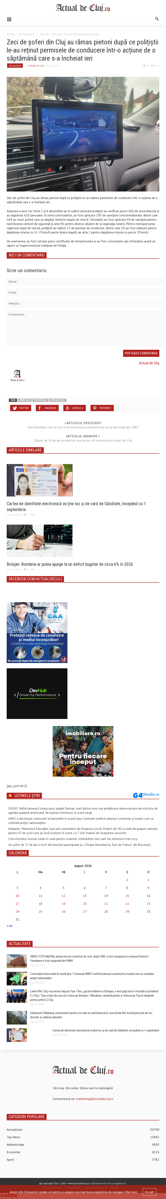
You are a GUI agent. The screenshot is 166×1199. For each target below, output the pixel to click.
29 (127, 911)
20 (85, 904)
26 (63, 911)
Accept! (149, 1192)
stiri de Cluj (40, 400)
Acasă (11, 34)
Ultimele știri (27, 795)
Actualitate (26, 34)
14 (106, 896)
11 (40, 896)
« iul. (10, 926)
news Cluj (24, 400)
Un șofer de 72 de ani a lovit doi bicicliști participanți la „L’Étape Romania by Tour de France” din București (79, 845)
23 (148, 904)
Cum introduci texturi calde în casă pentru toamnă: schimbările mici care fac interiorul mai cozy (72, 839)
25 (40, 911)
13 (85, 896)
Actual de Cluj (36, 65)
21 (106, 904)
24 (17, 911)
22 (127, 904)
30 (148, 911)
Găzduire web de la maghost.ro (109, 1183)
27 (85, 911)
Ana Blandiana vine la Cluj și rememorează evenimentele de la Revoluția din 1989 (83, 427)
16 (148, 896)
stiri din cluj (58, 400)
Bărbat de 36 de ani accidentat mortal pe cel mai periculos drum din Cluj (83, 440)
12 (63, 896)
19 (63, 904)
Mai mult (131, 1192)
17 (17, 904)
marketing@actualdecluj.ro (94, 1099)
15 (127, 896)
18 (40, 904)
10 (17, 896)
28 (106, 911)
